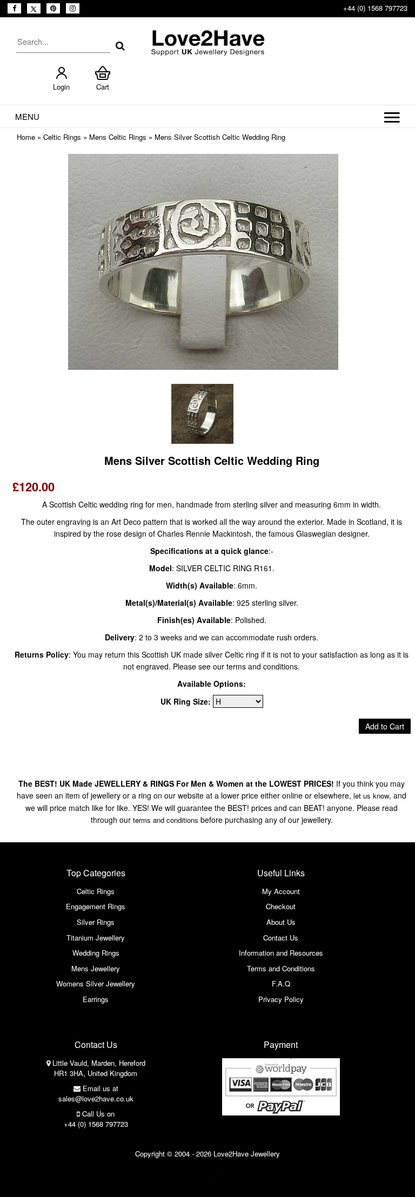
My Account (281, 891)
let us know (371, 795)
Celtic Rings (62, 137)
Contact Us (280, 937)
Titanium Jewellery (95, 937)
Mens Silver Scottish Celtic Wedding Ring (220, 137)
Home (26, 137)
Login (61, 87)
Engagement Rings (95, 906)
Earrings (96, 999)
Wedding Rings (95, 953)
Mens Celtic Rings (117, 137)
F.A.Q (281, 983)
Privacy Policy (281, 999)
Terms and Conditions (281, 968)
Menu (27, 116)
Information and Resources (281, 953)
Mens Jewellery (95, 968)
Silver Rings (96, 922)
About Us (281, 922)
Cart (102, 87)
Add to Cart (384, 726)
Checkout (281, 906)
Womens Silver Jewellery (95, 983)
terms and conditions (165, 820)
